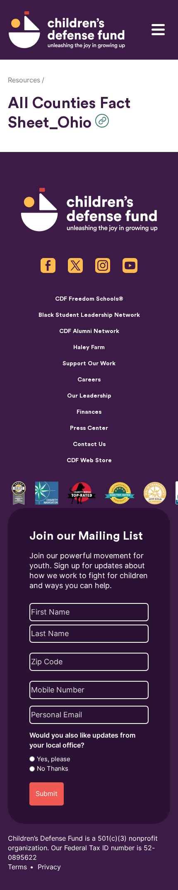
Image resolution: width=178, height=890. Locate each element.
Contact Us (89, 444)
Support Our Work (89, 363)
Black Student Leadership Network (89, 315)
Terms (17, 867)
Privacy (49, 867)
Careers (89, 379)
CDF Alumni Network (89, 331)
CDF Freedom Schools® (89, 299)
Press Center (89, 428)
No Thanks (52, 768)
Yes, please (53, 759)
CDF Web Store (89, 460)
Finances (89, 412)
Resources (24, 80)
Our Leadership (89, 396)
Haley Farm (89, 347)
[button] (104, 121)
